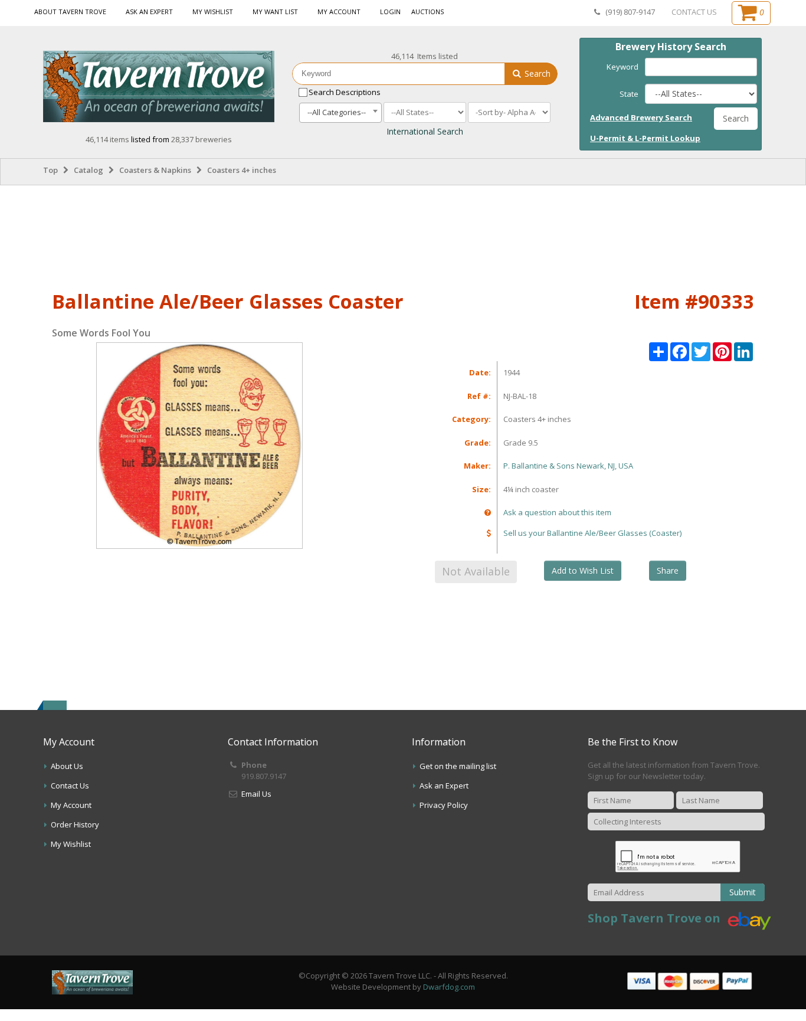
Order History (75, 824)
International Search (424, 131)
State (629, 94)
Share (668, 570)
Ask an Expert (149, 11)
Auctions (427, 11)
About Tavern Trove (70, 11)
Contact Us (70, 785)
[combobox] (340, 113)
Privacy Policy (444, 805)
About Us (67, 766)
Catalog (88, 170)
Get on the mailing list (458, 766)
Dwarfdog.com (449, 986)
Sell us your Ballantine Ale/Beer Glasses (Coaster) (592, 533)
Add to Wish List (583, 570)
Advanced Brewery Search (641, 117)
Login (390, 11)
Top (50, 170)
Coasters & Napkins (155, 170)
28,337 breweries (201, 139)
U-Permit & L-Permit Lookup (645, 138)
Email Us (256, 793)
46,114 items (108, 139)
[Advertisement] (403, 235)
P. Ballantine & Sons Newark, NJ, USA (568, 465)
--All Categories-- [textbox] (336, 112)
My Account (339, 11)
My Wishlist (212, 11)
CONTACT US (694, 11)
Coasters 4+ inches (241, 170)
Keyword (622, 66)
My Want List (275, 11)
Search (536, 73)
